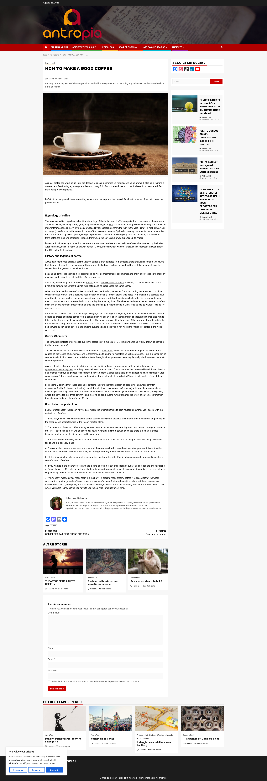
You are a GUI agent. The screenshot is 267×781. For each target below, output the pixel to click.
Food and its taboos (156, 532)
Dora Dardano (105, 589)
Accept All (54, 770)
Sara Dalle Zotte (149, 586)
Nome (51, 648)
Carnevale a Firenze (102, 738)
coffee (53, 526)
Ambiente (177, 47)
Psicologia (108, 47)
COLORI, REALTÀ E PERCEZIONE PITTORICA (67, 532)
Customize (18, 770)
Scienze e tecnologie (84, 47)
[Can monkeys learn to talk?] (148, 561)
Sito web (52, 670)
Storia (192, 171)
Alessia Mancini (110, 744)
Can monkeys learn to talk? (146, 581)
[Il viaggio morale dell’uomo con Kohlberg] (156, 718)
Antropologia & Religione (146, 735)
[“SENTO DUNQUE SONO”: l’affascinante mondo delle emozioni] (184, 134)
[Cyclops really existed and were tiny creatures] (106, 561)
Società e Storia (127, 47)
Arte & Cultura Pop (154, 47)
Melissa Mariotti (155, 750)
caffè (119, 221)
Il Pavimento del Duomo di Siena (201, 738)
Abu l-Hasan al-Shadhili (112, 282)
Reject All (36, 770)
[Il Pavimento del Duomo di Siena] (202, 718)
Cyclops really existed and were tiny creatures (103, 582)
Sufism (89, 282)
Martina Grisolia (64, 79)
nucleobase (107, 350)
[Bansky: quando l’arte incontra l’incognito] (64, 718)
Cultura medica (59, 47)
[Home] (46, 47)
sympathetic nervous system (59, 369)
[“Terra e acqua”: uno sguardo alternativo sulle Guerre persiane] (184, 165)
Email (51, 659)
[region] (36, 761)
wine (111, 224)
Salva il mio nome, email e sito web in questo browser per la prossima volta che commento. (96, 681)
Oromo (88, 265)
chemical (132, 186)
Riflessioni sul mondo (165, 735)
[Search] (222, 47)
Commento (54, 612)
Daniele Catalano (201, 744)
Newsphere (144, 778)
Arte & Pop (49, 735)
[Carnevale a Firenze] (110, 718)
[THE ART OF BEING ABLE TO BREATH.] (63, 561)
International (50, 63)
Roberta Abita (63, 589)
